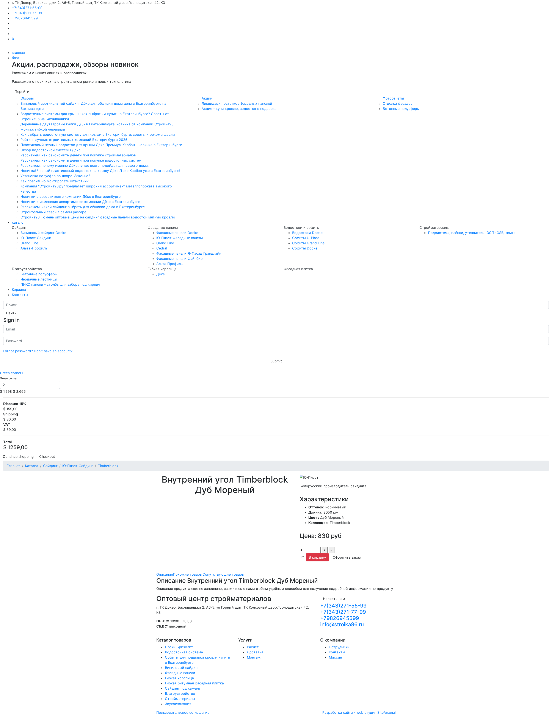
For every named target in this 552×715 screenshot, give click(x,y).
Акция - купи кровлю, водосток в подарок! (239, 108)
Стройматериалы (180, 698)
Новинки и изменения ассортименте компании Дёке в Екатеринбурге (80, 201)
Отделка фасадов (397, 103)
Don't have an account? (53, 351)
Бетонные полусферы (401, 108)
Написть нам (334, 599)
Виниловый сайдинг (182, 667)
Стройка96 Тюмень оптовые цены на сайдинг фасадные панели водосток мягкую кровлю (97, 217)
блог (15, 58)
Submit (276, 361)
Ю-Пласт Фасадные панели (179, 238)
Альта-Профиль (33, 248)
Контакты (20, 295)
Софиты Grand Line (308, 243)
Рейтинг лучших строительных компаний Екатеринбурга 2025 (73, 139)
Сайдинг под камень (182, 688)
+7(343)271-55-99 (27, 8)
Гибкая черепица (179, 678)
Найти (11, 313)
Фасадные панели (180, 673)
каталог (18, 222)
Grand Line (29, 243)
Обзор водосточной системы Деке (50, 150)
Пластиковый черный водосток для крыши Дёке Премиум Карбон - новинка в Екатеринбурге (101, 145)
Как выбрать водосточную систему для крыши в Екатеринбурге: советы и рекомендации (97, 134)
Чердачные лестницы (38, 279)
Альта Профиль (169, 264)
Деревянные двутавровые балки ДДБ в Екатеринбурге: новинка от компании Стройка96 (97, 124)
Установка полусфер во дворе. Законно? (55, 176)
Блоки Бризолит (179, 647)
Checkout (47, 456)
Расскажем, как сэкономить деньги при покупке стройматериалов (78, 155)
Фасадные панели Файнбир (179, 258)
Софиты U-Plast (305, 238)
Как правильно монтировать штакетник (54, 181)
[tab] (164, 574)
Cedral (161, 248)
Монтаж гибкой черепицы (42, 129)
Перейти (22, 91)
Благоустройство (180, 693)
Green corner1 (11, 373)
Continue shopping (18, 456)
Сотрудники (339, 647)
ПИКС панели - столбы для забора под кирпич (60, 284)
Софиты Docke (304, 248)
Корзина (19, 289)
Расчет (253, 647)
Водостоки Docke (307, 233)
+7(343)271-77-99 (27, 13)
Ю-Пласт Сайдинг (35, 238)
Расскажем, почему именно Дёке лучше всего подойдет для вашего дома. (84, 165)
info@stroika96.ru (342, 624)
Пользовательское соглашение (182, 712)
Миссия (335, 657)
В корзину (317, 557)
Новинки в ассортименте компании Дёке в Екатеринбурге (70, 196)
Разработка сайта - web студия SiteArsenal (359, 712)
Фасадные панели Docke (177, 233)
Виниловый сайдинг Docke (43, 233)
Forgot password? (18, 351)
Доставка (255, 652)
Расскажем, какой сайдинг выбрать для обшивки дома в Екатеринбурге (82, 207)
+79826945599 (25, 18)
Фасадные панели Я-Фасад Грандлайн (188, 253)
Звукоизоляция (178, 704)
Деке (160, 274)
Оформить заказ (347, 557)
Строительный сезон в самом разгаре (53, 212)
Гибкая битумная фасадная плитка (194, 683)
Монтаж (253, 657)
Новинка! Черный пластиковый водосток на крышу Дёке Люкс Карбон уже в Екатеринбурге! (100, 170)
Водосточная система (184, 652)
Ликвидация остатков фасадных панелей (237, 103)
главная (18, 52)
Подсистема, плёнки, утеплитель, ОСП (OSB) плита (472, 233)
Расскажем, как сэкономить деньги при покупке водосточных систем (80, 160)
